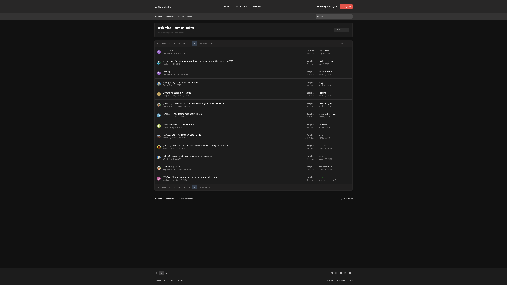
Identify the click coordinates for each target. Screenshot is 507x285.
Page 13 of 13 (205, 44)
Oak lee (166, 116)
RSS (181, 280)
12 (189, 44)
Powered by (340, 280)
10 (179, 44)
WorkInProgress (326, 61)
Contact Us (160, 280)
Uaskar (166, 180)
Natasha (322, 93)
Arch (321, 135)
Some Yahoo (324, 50)
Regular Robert (170, 106)
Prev (164, 44)
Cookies (171, 280)
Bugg (165, 85)
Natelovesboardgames (329, 114)
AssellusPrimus (325, 71)
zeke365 (166, 148)
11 (184, 44)
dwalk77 (166, 137)
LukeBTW (167, 127)
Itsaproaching (169, 95)
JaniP (165, 64)
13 (194, 44)
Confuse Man (169, 53)
